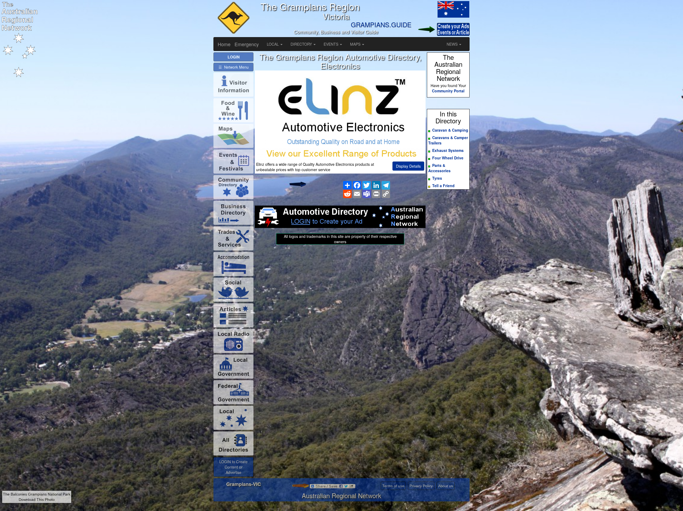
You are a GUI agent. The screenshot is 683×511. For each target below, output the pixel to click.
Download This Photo (37, 499)
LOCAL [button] (273, 44)
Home (224, 44)
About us (445, 486)
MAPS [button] (356, 44)
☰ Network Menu (234, 67)
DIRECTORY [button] (302, 44)
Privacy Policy (421, 486)
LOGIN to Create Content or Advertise (233, 467)
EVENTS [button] (331, 44)
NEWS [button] (453, 44)
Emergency (247, 44)
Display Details (408, 166)
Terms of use (393, 486)
